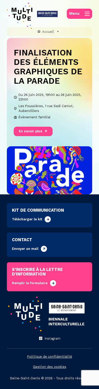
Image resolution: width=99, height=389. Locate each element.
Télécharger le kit (27, 219)
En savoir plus (30, 131)
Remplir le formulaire (29, 283)
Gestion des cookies (49, 367)
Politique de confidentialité (49, 356)
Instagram (52, 338)
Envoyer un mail (25, 249)
